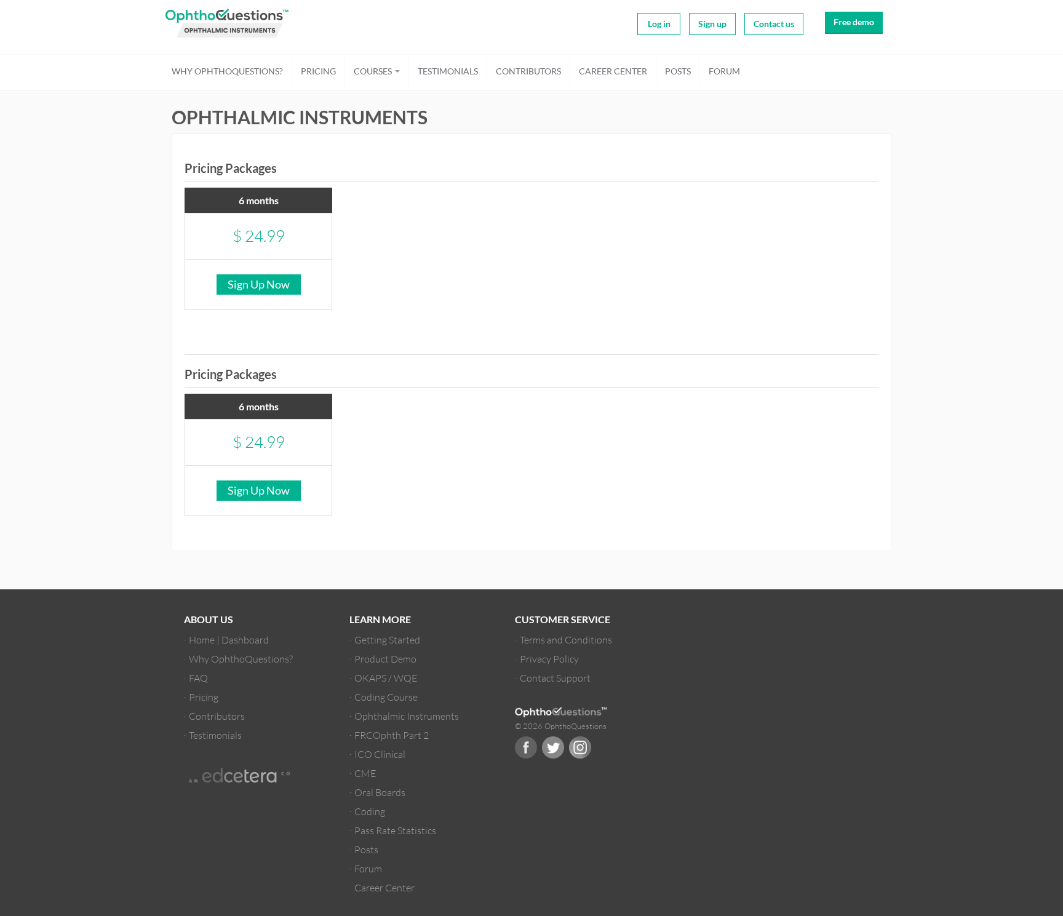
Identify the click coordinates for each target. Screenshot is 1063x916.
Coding (369, 811)
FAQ (198, 677)
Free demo (854, 22)
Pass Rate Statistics (395, 830)
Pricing (318, 71)
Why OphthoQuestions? (227, 71)
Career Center (613, 71)
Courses (374, 71)
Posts (678, 71)
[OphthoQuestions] (220, 24)
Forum (724, 71)
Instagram (580, 747)
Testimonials (448, 71)
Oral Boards (379, 792)
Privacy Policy (549, 658)
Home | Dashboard (229, 639)
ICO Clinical (379, 754)
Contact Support (555, 677)
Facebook (526, 747)
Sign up (712, 23)
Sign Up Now (259, 284)
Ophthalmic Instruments (406, 716)
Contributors (528, 71)
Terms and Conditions (566, 639)
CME (365, 773)
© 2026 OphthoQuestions (561, 726)
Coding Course (386, 697)
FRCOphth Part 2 (391, 735)
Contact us (774, 23)
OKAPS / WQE (385, 677)
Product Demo (385, 658)
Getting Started (387, 639)
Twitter (553, 747)
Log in (659, 23)
